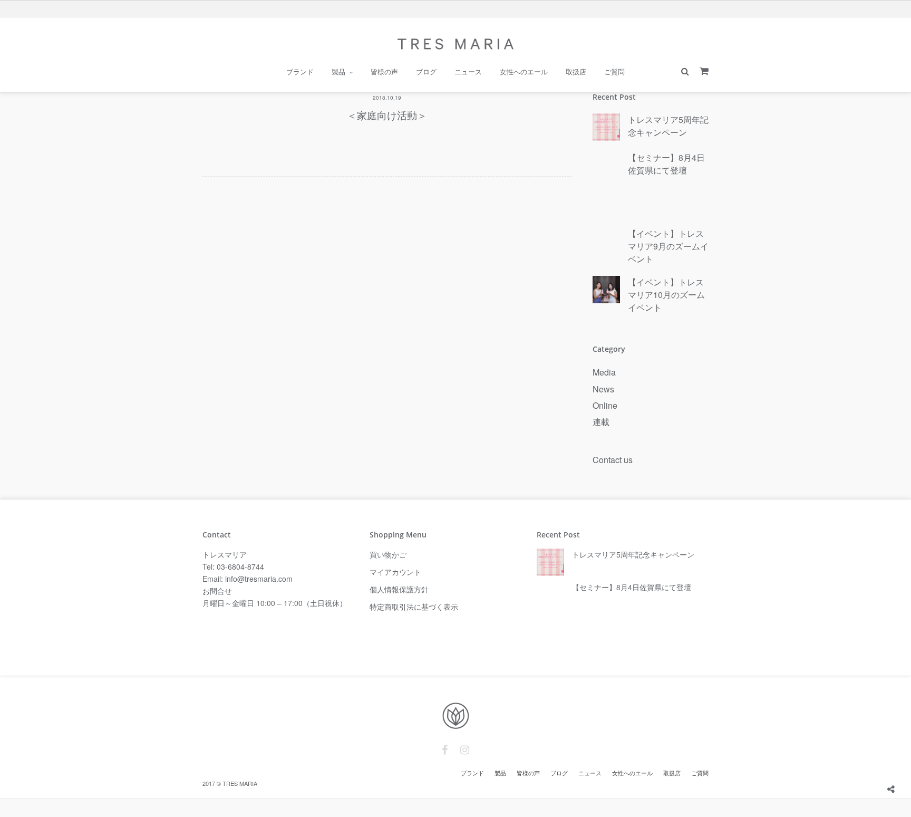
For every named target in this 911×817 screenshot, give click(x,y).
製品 (338, 71)
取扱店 (576, 71)
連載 (601, 422)
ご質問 (614, 71)
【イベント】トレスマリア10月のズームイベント (666, 294)
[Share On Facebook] (892, 763)
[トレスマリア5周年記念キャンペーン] (606, 127)
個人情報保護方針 (399, 589)
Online (605, 405)
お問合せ (217, 590)
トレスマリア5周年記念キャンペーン (668, 125)
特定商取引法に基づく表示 (414, 606)
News (603, 389)
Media (604, 372)
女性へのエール (524, 71)
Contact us (613, 460)
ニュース (468, 71)
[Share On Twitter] (907, 763)
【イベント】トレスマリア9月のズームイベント (668, 246)
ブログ (426, 71)
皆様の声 (384, 71)
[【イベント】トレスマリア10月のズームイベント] (606, 290)
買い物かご (388, 554)
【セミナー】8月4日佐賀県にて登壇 (666, 163)
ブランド (300, 71)
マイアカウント (395, 571)
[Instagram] (464, 750)
